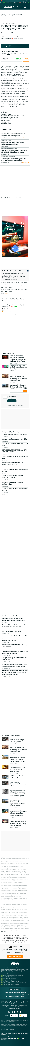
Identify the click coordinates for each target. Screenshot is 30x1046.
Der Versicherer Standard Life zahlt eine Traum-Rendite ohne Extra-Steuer (18, 759)
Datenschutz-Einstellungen (14, 1007)
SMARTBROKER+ (23, 982)
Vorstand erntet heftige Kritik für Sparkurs (17, 741)
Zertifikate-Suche (15, 305)
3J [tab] (20, 53)
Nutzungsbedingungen (15, 1008)
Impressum (5, 1005)
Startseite (3, 14)
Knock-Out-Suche (8, 304)
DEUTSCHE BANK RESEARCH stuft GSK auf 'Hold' (15, 457)
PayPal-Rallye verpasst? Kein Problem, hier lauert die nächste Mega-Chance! (18, 814)
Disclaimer (14, 1005)
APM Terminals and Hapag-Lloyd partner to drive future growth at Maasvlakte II (14, 665)
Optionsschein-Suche (20, 304)
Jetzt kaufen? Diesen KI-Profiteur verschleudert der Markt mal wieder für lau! (18, 359)
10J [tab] (26, 53)
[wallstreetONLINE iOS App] (14, 1016)
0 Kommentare (11, 23)
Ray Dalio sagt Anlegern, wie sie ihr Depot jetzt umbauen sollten (18, 369)
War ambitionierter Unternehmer (12, 631)
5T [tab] (8, 53)
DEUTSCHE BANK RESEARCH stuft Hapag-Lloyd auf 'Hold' (14, 646)
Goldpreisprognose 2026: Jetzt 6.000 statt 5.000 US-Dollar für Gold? (17, 769)
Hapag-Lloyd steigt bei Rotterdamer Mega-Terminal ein (15, 659)
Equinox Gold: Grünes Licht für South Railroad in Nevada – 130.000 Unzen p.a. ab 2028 (18, 387)
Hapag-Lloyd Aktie (16, 14)
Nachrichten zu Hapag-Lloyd (8, 15)
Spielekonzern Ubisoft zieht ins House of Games (18, 777)
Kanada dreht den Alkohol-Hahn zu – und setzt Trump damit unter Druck (18, 823)
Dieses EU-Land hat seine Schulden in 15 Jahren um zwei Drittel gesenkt (13, 135)
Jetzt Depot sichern (15, 989)
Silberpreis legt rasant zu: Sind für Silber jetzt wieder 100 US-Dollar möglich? (18, 794)
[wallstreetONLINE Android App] (23, 1016)
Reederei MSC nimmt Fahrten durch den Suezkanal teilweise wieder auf (14, 626)
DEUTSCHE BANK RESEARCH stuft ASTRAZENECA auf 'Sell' (12, 464)
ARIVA (11, 1021)
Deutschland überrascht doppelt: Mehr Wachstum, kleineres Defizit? (12, 143)
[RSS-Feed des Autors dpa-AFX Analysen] (8, 405)
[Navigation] (2, 7)
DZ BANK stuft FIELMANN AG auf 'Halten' (14, 434)
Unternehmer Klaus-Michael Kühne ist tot (14, 636)
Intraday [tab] (4, 53)
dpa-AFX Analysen (12, 32)
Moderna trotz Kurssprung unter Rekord (18, 785)
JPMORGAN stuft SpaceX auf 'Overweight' (14, 439)
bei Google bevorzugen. (12, 38)
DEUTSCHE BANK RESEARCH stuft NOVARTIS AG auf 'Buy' (12, 477)
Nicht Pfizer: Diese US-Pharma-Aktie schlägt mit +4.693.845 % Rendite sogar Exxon (14, 151)
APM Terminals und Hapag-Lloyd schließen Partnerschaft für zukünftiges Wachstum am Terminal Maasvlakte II (15, 672)
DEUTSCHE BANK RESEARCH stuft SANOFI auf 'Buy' (15, 470)
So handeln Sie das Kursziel (11, 271)
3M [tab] (15, 53)
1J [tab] (17, 53)
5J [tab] (23, 53)
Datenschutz (23, 1005)
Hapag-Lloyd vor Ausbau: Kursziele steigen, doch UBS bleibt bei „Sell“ (15, 652)
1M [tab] (11, 53)
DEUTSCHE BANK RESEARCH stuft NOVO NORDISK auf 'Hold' (14, 451)
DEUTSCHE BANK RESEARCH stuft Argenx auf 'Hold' (15, 489)
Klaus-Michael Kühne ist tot (10, 640)
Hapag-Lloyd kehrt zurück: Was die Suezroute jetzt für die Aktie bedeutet (13, 619)
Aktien (8, 14)
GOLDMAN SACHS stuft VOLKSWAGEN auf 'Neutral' (15, 444)
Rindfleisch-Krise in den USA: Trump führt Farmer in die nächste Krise (18, 378)
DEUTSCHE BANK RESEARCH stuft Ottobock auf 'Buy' (12, 483)
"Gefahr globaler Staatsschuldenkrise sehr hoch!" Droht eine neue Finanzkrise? (13, 159)
